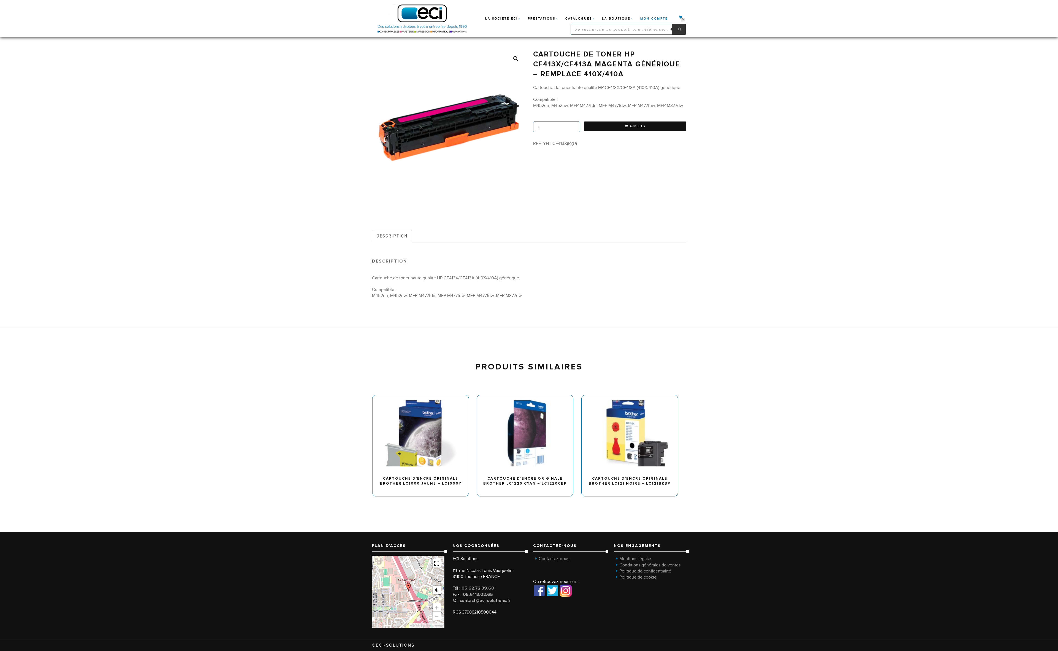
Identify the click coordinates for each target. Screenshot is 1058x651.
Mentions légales (635, 558)
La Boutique (616, 18)
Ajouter (638, 126)
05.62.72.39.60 (477, 588)
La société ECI (501, 18)
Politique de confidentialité (645, 571)
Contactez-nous (554, 558)
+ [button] (437, 607)
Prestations (541, 18)
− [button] (437, 615)
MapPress (415, 625)
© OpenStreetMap (433, 625)
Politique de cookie (638, 577)
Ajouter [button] (423, 397)
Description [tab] (391, 236)
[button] (516, 59)
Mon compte (654, 18)
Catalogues (578, 18)
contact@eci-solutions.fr (485, 600)
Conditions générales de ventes (650, 565)
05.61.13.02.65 (478, 594)
